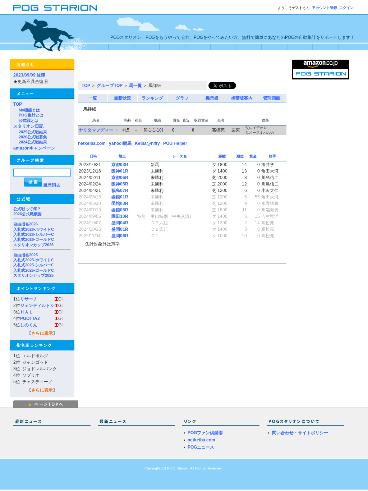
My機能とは (29, 110)
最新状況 (122, 98)
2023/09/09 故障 (29, 75)
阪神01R (119, 171)
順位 (240, 156)
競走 (123, 156)
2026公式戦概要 (27, 214)
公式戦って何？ (27, 209)
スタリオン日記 (28, 126)
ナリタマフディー (96, 130)
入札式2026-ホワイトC (33, 229)
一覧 (92, 98)
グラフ (182, 98)
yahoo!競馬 (120, 143)
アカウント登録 (324, 8)
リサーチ (28, 299)
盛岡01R (119, 229)
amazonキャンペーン (34, 148)
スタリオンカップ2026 (33, 245)
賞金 (253, 156)
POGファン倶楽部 (205, 432)
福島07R (119, 190)
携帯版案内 (242, 98)
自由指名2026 (25, 224)
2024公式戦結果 (33, 142)
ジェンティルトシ (37, 305)
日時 (94, 156)
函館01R (119, 196)
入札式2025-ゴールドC (33, 270)
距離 (222, 156)
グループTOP (110, 85)
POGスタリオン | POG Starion (55, 8)
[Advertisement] (162, 70)
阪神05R (119, 184)
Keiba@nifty (147, 143)
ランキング (152, 98)
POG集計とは (31, 115)
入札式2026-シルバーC (33, 234)
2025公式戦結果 (33, 132)
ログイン (346, 8)
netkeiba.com (92, 143)
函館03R (119, 203)
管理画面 (271, 98)
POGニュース (201, 447)
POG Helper (175, 143)
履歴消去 (51, 185)
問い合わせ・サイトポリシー (300, 432)
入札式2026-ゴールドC (33, 239)
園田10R (119, 216)
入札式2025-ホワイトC (33, 260)
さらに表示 (42, 333)
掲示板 (212, 98)
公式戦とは (28, 120)
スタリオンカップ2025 (33, 275)
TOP (17, 104)
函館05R (119, 209)
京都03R (119, 164)
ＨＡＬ (26, 312)
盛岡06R (119, 235)
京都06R (119, 177)
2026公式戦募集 (33, 137)
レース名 (180, 156)
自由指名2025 (25, 255)
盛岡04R (119, 222)
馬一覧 (135, 85)
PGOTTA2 (30, 318)
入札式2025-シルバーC (33, 265)
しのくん (28, 324)
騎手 (273, 156)
